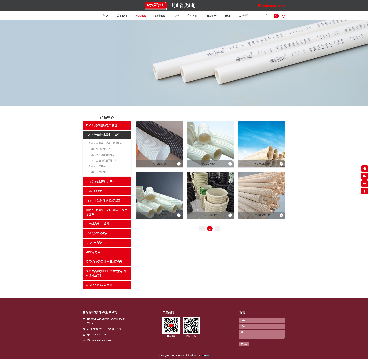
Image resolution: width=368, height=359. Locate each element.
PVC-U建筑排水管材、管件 (103, 134)
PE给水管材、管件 (97, 223)
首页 (105, 15)
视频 (176, 15)
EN (283, 16)
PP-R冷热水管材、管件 (100, 181)
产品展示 (141, 15)
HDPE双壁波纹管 (97, 233)
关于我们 (122, 15)
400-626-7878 (274, 6)
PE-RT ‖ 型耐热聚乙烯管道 (103, 200)
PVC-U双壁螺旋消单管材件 (103, 160)
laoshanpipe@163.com (102, 340)
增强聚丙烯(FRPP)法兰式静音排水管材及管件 (106, 273)
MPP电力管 (93, 252)
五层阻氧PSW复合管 (99, 285)
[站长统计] (205, 355)
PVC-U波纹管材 (97, 172)
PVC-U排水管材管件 (99, 149)
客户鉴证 (192, 15)
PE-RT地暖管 (94, 191)
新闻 (227, 15)
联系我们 (244, 15)
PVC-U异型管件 (97, 166)
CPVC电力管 (94, 242)
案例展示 (160, 15)
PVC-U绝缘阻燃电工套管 (101, 125)
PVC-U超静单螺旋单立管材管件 (105, 143)
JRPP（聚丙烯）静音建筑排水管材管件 (106, 212)
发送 (246, 344)
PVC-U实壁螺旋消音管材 (102, 155)
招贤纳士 (211, 15)
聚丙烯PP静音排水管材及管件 (105, 261)
